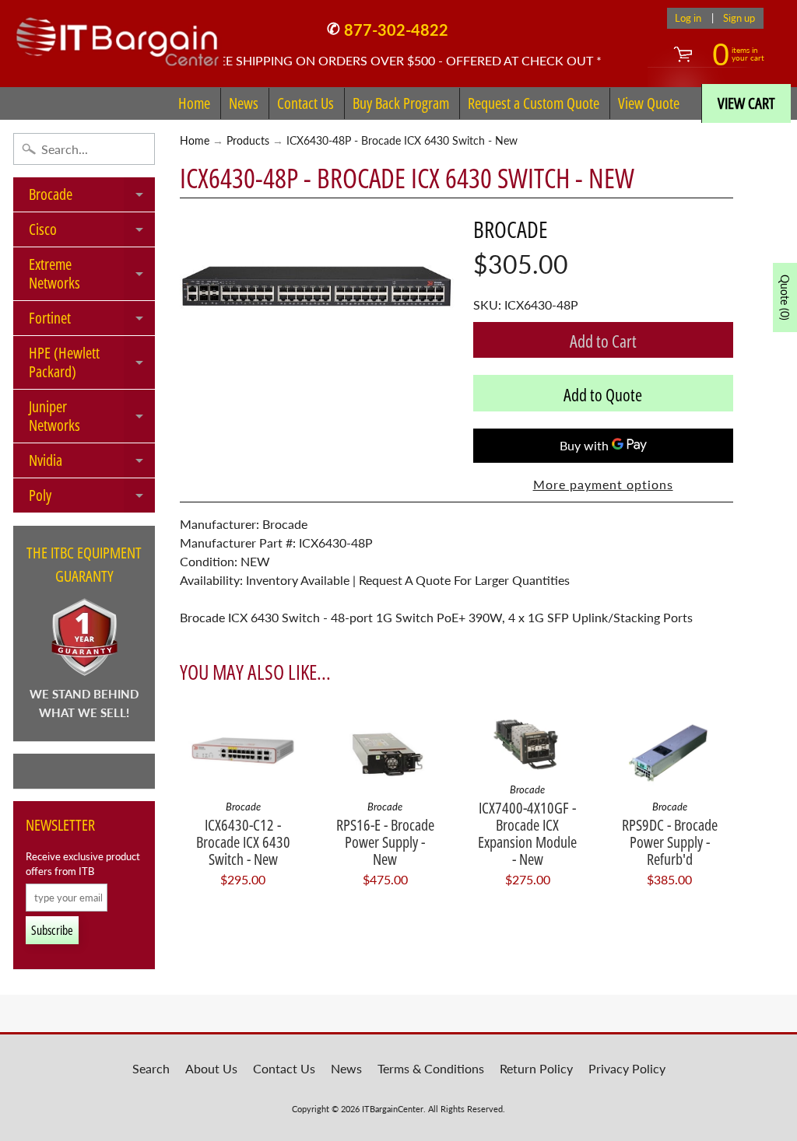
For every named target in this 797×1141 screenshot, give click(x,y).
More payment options (603, 484)
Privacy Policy (626, 1068)
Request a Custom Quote (533, 103)
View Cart (746, 103)
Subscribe (52, 930)
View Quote (648, 103)
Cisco (92, 233)
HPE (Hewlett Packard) (92, 363)
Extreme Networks (92, 275)
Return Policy (536, 1068)
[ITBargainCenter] (117, 36)
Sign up (739, 18)
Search (151, 1068)
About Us (211, 1068)
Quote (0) (785, 297)
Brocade (92, 198)
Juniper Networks (92, 417)
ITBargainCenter (392, 1109)
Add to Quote (603, 394)
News (243, 103)
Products (247, 141)
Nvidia (92, 464)
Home (194, 103)
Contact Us (305, 103)
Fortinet (92, 321)
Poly (92, 499)
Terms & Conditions (430, 1068)
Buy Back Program (401, 103)
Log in (688, 18)
